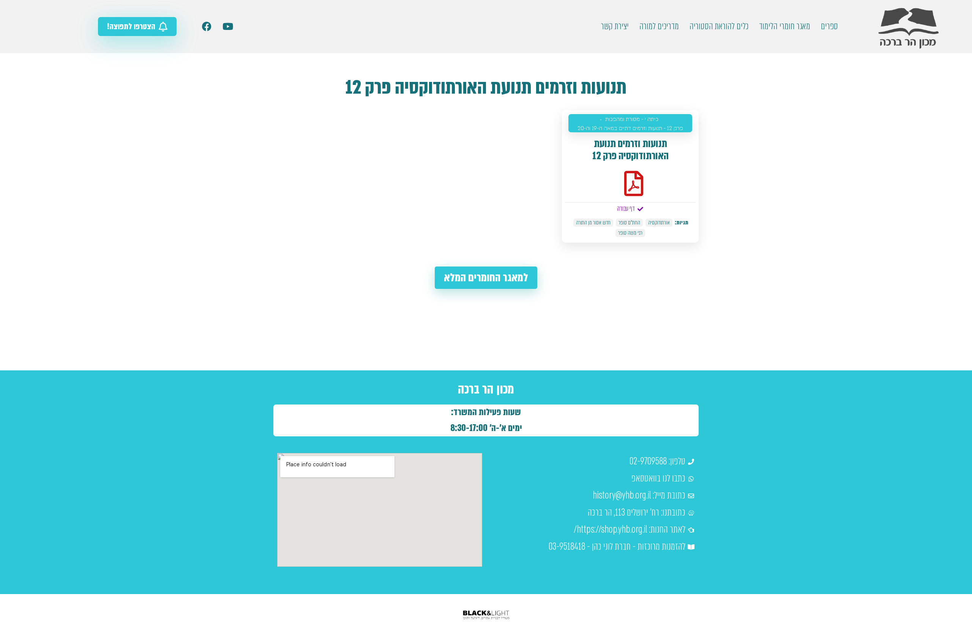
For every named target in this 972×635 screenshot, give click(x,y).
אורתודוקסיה (659, 223)
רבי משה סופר (630, 233)
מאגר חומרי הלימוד (784, 26)
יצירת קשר (615, 26)
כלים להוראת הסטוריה (719, 26)
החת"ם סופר (629, 223)
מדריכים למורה (659, 26)
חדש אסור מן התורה (593, 223)
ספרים (829, 26)
